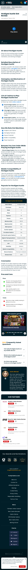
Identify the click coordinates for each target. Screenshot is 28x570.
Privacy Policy (14, 493)
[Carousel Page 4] (10, 332)
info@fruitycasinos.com (14, 470)
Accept (22, 566)
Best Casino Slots (17, 7)
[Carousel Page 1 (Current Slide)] (6, 332)
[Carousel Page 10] (20, 332)
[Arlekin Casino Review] (16, 403)
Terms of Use (14, 499)
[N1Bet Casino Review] (16, 413)
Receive (11, 403)
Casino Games (14, 514)
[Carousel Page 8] (17, 332)
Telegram (14, 544)
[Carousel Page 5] (12, 332)
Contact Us (14, 482)
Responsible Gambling (14, 496)
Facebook (14, 532)
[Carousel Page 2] (7, 332)
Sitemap (14, 488)
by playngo (25, 14)
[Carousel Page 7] (15, 332)
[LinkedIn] (5, 379)
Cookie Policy (14, 491)
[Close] (25, 559)
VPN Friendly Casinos (14, 517)
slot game (14, 68)
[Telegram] (25, 2)
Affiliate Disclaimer (14, 485)
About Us (14, 479)
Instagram (14, 538)
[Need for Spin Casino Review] (16, 421)
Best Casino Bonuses (14, 511)
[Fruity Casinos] (10, 2)
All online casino (5, 7)
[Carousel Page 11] (21, 332)
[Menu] (2, 2)
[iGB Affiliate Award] (3, 460)
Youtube (15, 541)
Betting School (14, 522)
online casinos (16, 102)
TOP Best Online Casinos (14, 508)
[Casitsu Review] (16, 429)
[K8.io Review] (11, 441)
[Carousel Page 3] (9, 332)
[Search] (21, 3)
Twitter (15, 535)
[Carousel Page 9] (18, 332)
